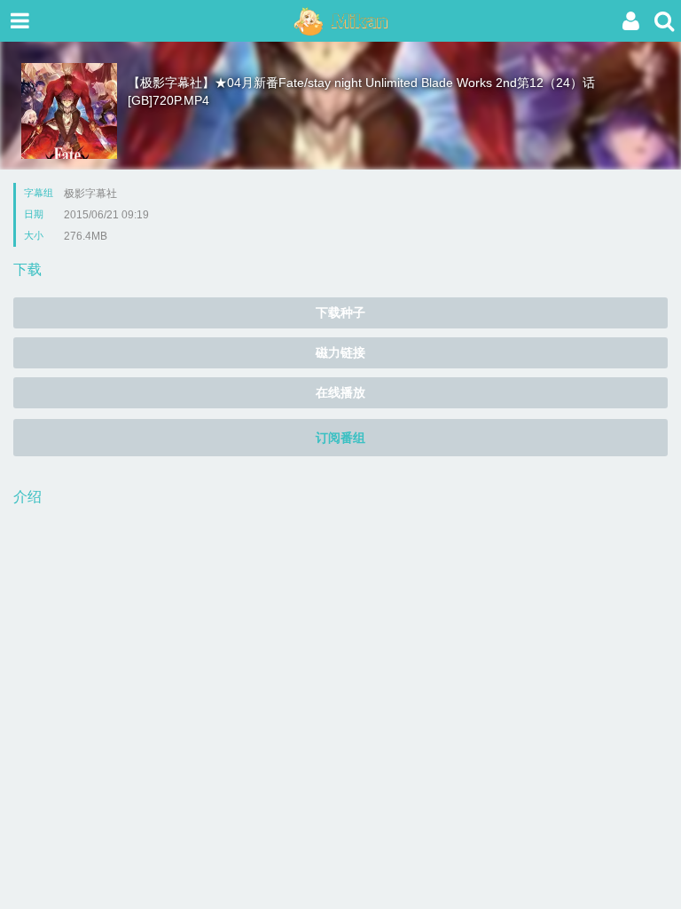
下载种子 (340, 312)
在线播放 (340, 392)
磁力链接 (340, 352)
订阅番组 (340, 438)
